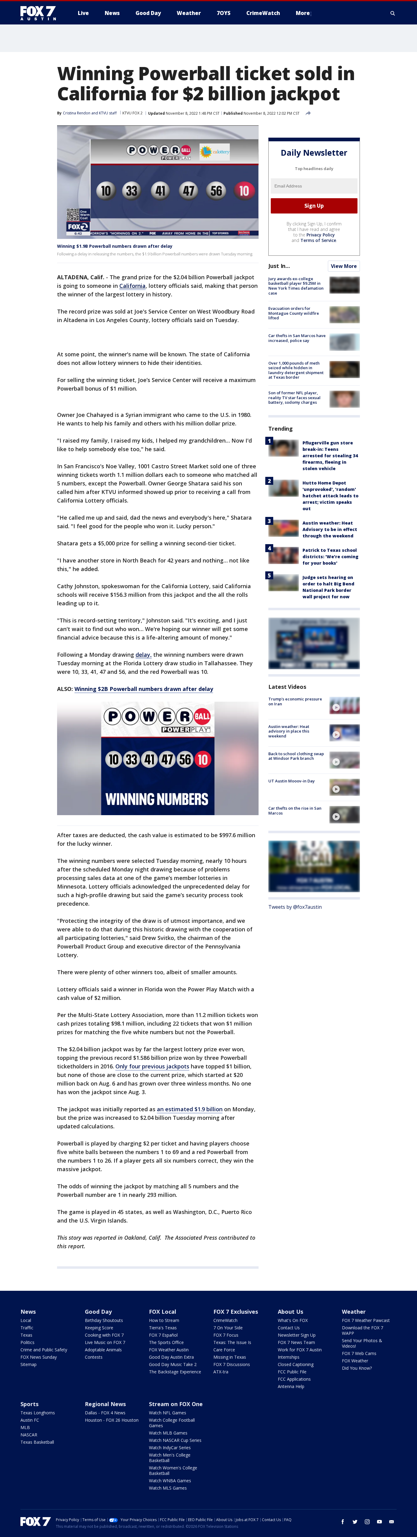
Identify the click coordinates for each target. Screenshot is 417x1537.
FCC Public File (292, 1372)
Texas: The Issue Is (232, 1342)
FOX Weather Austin (169, 1350)
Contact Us (289, 1328)
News (28, 1311)
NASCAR (28, 1435)
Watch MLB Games (168, 1433)
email (392, 1522)
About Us (290, 1311)
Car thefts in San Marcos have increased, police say (297, 338)
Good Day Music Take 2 (173, 1364)
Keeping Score (99, 1328)
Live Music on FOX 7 (105, 1342)
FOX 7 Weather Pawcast (366, 1320)
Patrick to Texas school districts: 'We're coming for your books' (330, 556)
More (303, 13)
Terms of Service (318, 240)
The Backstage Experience (175, 1372)
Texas (26, 1335)
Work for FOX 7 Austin (300, 1350)
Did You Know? (357, 1368)
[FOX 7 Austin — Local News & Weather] (40, 13)
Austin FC (29, 1420)
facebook (343, 1522)
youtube (379, 1522)
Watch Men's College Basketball (169, 1457)
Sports (29, 1404)
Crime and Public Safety (43, 1350)
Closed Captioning (296, 1364)
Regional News (105, 1404)
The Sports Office (166, 1342)
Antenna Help (291, 1386)
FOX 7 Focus (225, 1335)
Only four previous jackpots (152, 1066)
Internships (288, 1357)
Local (25, 1320)
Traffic (26, 1328)
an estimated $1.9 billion (190, 1109)
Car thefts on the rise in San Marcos (294, 810)
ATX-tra (220, 1372)
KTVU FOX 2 (132, 113)
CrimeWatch (225, 1320)
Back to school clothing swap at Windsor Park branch (296, 756)
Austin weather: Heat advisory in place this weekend (288, 731)
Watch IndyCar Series (170, 1447)
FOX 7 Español (163, 1335)
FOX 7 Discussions (231, 1364)
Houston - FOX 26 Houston (112, 1420)
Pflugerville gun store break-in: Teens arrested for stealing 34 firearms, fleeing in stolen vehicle (330, 455)
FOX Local (162, 1311)
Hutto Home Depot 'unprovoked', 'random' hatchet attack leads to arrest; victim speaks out (330, 495)
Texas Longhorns (37, 1413)
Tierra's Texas (163, 1328)
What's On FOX (293, 1320)
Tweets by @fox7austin (295, 907)
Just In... (279, 265)
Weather (354, 1311)
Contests (94, 1357)
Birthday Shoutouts (104, 1320)
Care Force (224, 1350)
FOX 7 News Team (296, 1342)
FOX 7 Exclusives (235, 1311)
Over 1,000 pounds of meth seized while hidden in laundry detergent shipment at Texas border (296, 370)
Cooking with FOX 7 (104, 1335)
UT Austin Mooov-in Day (291, 781)
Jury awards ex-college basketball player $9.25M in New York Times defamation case (296, 286)
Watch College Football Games (172, 1422)
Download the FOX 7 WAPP (362, 1330)
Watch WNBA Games (170, 1480)
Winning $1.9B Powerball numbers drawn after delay (114, 246)
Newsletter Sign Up (297, 1335)
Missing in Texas (229, 1357)
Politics (27, 1342)
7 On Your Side (228, 1328)
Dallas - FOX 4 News (105, 1413)
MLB (25, 1427)
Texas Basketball (37, 1442)
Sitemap (28, 1364)
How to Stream (164, 1320)
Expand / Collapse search (393, 13)
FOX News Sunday (38, 1357)
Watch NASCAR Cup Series (175, 1440)
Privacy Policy (320, 235)
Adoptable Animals (103, 1350)
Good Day (98, 1311)
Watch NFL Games (167, 1413)
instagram (367, 1522)
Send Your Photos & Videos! (362, 1343)
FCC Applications (294, 1379)
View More (344, 266)
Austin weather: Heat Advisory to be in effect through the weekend (330, 529)
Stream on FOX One (176, 1404)
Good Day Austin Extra (171, 1357)
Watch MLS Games (168, 1488)
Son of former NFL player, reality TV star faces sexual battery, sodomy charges (294, 397)
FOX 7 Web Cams (359, 1353)
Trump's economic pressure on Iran (295, 701)
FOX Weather (355, 1361)
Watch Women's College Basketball (173, 1470)
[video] (344, 705)
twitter (355, 1522)
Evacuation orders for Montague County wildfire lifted (293, 313)
